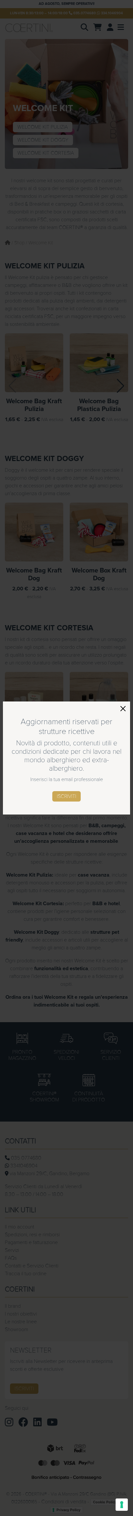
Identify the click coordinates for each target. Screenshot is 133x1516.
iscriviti (66, 796)
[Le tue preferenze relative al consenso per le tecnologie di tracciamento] (122, 1504)
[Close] (123, 709)
